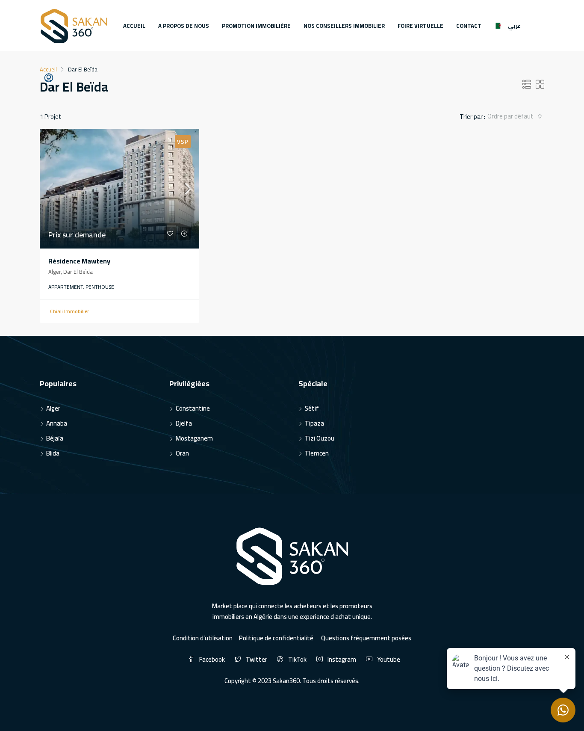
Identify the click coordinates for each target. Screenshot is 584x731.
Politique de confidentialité (277, 638)
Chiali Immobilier (69, 311)
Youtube (388, 659)
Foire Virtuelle (420, 26)
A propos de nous (183, 26)
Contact (468, 26)
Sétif (312, 408)
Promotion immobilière (256, 26)
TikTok (297, 659)
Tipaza (314, 423)
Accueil (134, 26)
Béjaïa (54, 438)
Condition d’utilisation (203, 638)
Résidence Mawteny (79, 261)
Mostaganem (194, 438)
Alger (53, 408)
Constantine (193, 408)
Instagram (341, 659)
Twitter (256, 659)
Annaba (56, 423)
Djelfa (184, 423)
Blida (52, 453)
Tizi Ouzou (319, 438)
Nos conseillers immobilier (344, 26)
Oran (182, 453)
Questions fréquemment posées (366, 638)
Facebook (212, 659)
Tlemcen (317, 453)
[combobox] (514, 116)
